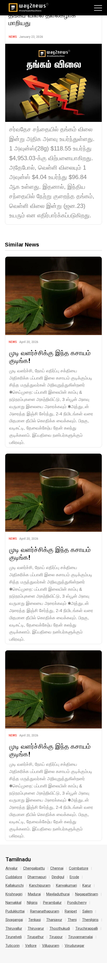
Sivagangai (14, 919)
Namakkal (13, 902)
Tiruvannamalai (80, 937)
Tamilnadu (18, 860)
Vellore (31, 945)
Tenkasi (34, 919)
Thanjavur (54, 919)
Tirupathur (35, 937)
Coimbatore (78, 868)
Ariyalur (11, 868)
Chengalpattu (34, 868)
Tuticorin (12, 945)
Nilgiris (32, 902)
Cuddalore (13, 877)
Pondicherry (77, 902)
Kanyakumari (66, 885)
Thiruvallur (13, 928)
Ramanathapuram (44, 911)
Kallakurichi (14, 885)
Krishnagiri (13, 894)
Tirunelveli (13, 937)
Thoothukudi (60, 928)
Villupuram (50, 945)
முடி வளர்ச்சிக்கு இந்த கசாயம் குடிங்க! (50, 357)
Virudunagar (74, 945)
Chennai (56, 868)
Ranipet (71, 911)
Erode (74, 877)
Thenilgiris (90, 919)
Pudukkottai (15, 911)
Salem (87, 911)
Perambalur (52, 902)
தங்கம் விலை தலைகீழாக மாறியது (42, 19)
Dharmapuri (37, 877)
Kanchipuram (40, 885)
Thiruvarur (36, 928)
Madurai (34, 894)
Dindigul (58, 877)
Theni (72, 919)
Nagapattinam (86, 894)
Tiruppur (56, 937)
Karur (86, 885)
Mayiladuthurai (58, 894)
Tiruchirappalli (86, 928)
